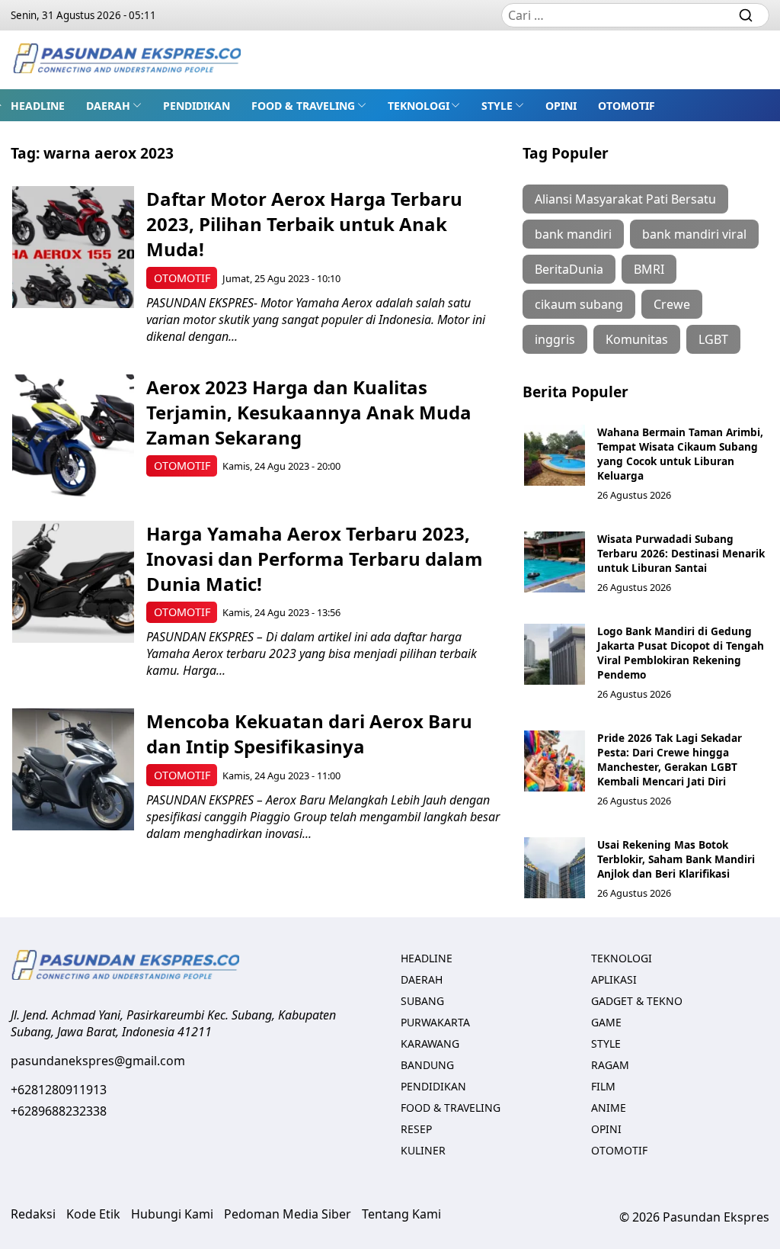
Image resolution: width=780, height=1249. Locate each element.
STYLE (497, 105)
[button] (114, 105)
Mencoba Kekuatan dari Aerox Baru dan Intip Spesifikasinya (309, 733)
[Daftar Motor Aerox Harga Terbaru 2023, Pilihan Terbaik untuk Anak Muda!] (73, 247)
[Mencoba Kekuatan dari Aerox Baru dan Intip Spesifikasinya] (73, 769)
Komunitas (637, 339)
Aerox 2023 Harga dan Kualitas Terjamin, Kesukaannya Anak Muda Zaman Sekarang (309, 412)
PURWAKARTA (435, 1022)
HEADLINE (38, 105)
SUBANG (422, 1001)
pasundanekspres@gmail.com (98, 1060)
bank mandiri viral (694, 234)
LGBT (713, 339)
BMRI (649, 269)
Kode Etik (93, 1214)
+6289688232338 (59, 1111)
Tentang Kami (401, 1214)
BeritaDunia (569, 269)
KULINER (423, 1150)
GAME (606, 1022)
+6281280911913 (59, 1089)
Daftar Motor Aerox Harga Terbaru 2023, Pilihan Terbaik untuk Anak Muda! (304, 224)
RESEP (416, 1129)
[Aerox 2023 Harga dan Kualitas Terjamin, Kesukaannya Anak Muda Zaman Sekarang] (73, 435)
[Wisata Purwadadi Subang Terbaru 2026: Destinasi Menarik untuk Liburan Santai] (554, 561)
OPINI (561, 105)
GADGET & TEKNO (636, 1001)
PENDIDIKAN (196, 105)
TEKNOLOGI (418, 105)
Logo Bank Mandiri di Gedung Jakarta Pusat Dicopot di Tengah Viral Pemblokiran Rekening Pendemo (680, 653)
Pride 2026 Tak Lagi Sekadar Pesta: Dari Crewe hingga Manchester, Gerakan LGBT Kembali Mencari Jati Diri (669, 759)
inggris (555, 339)
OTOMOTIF (626, 105)
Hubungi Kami (172, 1214)
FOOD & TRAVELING (303, 105)
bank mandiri (573, 234)
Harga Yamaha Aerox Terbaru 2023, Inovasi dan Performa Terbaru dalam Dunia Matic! (314, 558)
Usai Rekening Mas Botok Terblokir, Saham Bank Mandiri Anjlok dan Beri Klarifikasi (676, 859)
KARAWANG (430, 1043)
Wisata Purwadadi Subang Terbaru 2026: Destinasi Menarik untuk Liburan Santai (681, 553)
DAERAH (108, 105)
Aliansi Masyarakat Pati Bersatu (625, 199)
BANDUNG (427, 1065)
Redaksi (33, 1214)
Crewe (672, 304)
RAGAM (610, 1065)
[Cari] (746, 15)
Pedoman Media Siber (287, 1214)
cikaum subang (579, 304)
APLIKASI (614, 979)
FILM (603, 1086)
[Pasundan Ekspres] (126, 60)
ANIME (608, 1107)
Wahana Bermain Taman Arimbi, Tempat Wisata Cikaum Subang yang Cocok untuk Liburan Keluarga (680, 454)
